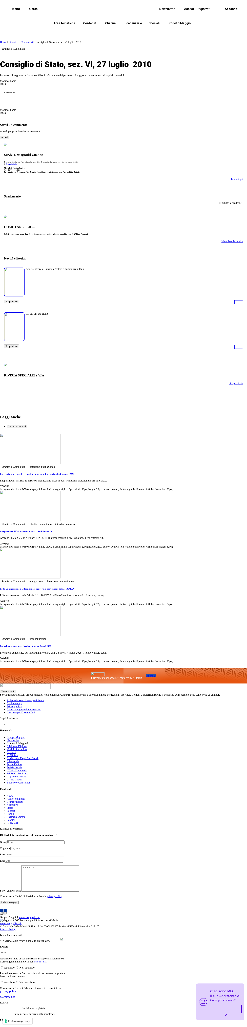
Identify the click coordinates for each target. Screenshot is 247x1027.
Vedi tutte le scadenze (230, 203)
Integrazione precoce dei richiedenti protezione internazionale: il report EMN (37, 474)
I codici (11, 819)
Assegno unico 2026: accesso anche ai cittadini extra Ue (26, 531)
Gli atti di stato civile (37, 313)
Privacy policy (14, 706)
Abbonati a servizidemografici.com (25, 700)
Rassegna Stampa (16, 816)
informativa (40, 961)
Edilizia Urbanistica (17, 773)
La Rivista (12, 755)
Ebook (10, 813)
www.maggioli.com (29, 917)
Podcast (11, 810)
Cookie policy (14, 703)
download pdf (7, 996)
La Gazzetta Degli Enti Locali (22, 758)
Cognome (5, 848)
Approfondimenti (16, 798)
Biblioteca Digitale (17, 746)
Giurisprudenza (15, 801)
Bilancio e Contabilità (18, 782)
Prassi (10, 807)
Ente (2, 860)
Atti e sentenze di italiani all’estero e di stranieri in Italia (55, 269)
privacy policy (54, 896)
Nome (3, 842)
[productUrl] (14, 295)
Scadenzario (133, 23)
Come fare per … (57, 31)
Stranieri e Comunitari (21, 42)
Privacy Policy (7, 929)
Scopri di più (11, 164)
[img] (61, 939)
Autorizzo (9, 967)
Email (3, 854)
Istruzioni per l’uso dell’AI (21, 712)
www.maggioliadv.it (11, 923)
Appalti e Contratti (16, 776)
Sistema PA (13, 740)
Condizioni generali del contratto (24, 709)
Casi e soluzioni (165, 31)
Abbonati (151, 675)
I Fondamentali (139, 31)
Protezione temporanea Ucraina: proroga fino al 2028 (25, 646)
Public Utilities (14, 764)
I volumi (11, 752)
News (10, 795)
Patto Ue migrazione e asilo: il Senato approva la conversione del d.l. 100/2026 (37, 589)
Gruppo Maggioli (16, 737)
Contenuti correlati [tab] (17, 426)
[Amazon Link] (238, 302)
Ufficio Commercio (17, 770)
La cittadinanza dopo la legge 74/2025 (99, 31)
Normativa (12, 804)
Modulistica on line (17, 749)
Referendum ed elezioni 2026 (200, 31)
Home (3, 42)
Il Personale (13, 761)
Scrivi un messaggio (10, 890)
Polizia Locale (14, 767)
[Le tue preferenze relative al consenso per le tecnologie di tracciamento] (17, 1021)
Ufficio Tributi (14, 779)
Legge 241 (12, 822)
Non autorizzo (27, 967)
